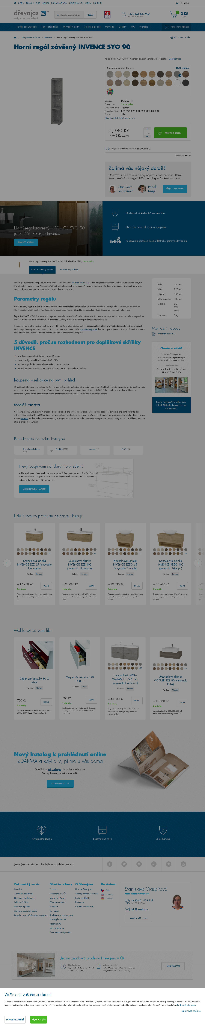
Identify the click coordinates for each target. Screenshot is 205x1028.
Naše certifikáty (82, 898)
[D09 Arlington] (143, 74)
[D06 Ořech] (135, 74)
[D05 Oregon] (126, 74)
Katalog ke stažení (58, 919)
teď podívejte (54, 769)
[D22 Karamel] (110, 82)
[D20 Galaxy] (177, 74)
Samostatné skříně (49, 26)
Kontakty (97, 3)
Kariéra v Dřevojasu (84, 906)
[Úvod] (15, 37)
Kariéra (88, 3)
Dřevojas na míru (57, 902)
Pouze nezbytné (15, 1019)
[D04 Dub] (118, 74)
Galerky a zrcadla (92, 26)
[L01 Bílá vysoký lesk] (177, 82)
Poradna (30, 3)
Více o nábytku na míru (34, 489)
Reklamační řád (21, 902)
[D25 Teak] (135, 82)
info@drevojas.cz (139, 909)
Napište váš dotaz (139, 918)
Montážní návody (57, 898)
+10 (140, 668)
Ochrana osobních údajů (25, 910)
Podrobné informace (186, 1004)
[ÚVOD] (15, 3)
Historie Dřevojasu (83, 889)
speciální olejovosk (88, 329)
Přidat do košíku (173, 133)
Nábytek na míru (75, 3)
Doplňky (122, 26)
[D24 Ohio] (126, 82)
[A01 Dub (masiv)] (168, 82)
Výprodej (143, 26)
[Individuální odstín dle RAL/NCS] (110, 91)
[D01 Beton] (110, 74)
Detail (46, 586)
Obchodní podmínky (23, 893)
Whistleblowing (57, 928)
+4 (49, 554)
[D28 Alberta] (160, 82)
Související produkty (69, 269)
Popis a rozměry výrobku (42, 269)
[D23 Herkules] (118, 82)
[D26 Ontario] (143, 82)
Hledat (90, 14)
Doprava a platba (59, 3)
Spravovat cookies (191, 1010)
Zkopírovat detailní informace (120, 118)
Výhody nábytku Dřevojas (86, 893)
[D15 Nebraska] (152, 74)
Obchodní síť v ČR (58, 893)
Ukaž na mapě (173, 966)
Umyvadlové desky (70, 26)
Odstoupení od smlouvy (24, 898)
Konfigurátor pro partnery (61, 915)
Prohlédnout (58, 783)
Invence (48, 37)
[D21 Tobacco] (185, 74)
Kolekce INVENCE (80, 282)
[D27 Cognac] (152, 82)
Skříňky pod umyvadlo (27, 26)
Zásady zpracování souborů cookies (30, 915)
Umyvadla (109, 26)
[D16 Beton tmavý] (160, 74)
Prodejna (54, 906)
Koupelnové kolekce (180, 26)
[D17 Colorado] (168, 74)
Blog (38, 3)
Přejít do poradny (175, 188)
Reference (79, 902)
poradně (24, 418)
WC (133, 26)
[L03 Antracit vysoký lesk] (185, 82)
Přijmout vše (38, 1019)
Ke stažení (54, 910)
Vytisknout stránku (182, 37)
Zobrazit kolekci (26, 242)
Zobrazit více (175, 58)
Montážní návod (165, 333)
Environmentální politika (60, 932)
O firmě (21, 3)
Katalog (46, 3)
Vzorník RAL (55, 923)
